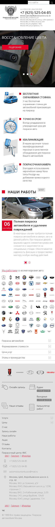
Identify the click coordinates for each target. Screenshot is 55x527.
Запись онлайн (9, 431)
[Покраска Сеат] (24, 319)
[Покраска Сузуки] (10, 325)
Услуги (5, 418)
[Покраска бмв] (45, 277)
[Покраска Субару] (3, 325)
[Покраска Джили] (10, 295)
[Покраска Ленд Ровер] (10, 307)
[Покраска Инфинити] (10, 301)
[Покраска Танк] (17, 325)
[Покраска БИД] (17, 283)
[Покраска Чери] (38, 283)
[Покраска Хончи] (45, 295)
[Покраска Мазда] (45, 307)
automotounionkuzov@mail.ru (23, 471)
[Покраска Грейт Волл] (24, 295)
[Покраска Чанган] (31, 283)
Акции (4, 440)
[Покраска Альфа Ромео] (24, 277)
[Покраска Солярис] (31, 319)
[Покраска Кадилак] (24, 283)
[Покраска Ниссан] (24, 313)
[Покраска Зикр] (16, 331)
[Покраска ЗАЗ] (29, 331)
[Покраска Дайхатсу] (17, 289)
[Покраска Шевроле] (45, 283)
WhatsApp (26, 455)
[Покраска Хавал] (31, 295)
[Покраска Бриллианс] (3, 283)
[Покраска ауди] (38, 277)
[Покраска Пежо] (45, 313)
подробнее (15, 47)
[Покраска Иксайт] (10, 331)
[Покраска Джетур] (38, 301)
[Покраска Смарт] (45, 319)
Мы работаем (9, 270)
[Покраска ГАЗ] (23, 331)
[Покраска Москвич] (36, 331)
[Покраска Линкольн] (31, 307)
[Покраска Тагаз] (42, 331)
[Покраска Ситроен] (3, 289)
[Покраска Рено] (10, 319)
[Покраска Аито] (10, 277)
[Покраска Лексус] (17, 307)
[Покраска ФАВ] (45, 289)
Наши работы (22, 192)
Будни (40, 387)
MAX (7, 455)
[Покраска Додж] (31, 289)
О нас (4, 427)
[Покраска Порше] (3, 319)
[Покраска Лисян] (38, 307)
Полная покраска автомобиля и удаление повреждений (30, 225)
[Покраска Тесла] (31, 325)
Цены (4, 422)
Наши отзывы (16, 405)
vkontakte (3, 510)
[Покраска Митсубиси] (17, 313)
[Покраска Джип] (45, 301)
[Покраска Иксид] (38, 289)
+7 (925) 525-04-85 (35, 12)
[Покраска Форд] (3, 295)
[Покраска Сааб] (17, 319)
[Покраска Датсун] (24, 289)
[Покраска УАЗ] (49, 331)
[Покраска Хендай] (3, 301)
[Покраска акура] (3, 277)
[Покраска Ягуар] (24, 301)
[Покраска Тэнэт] (24, 325)
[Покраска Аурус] (31, 277)
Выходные (42, 396)
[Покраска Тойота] (38, 325)
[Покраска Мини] (10, 313)
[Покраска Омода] (38, 313)
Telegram (15, 455)
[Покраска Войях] (3, 331)
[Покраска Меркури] (3, 313)
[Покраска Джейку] (31, 301)
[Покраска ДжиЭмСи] (17, 295)
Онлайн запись (17, 387)
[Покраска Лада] (3, 307)
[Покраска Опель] (31, 313)
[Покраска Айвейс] (17, 277)
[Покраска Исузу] (17, 301)
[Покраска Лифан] (24, 307)
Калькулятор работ (43, 407)
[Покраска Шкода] (38, 319)
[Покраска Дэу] (10, 289)
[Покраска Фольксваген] (45, 325)
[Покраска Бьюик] (10, 283)
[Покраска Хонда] (38, 295)
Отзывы (6, 444)
